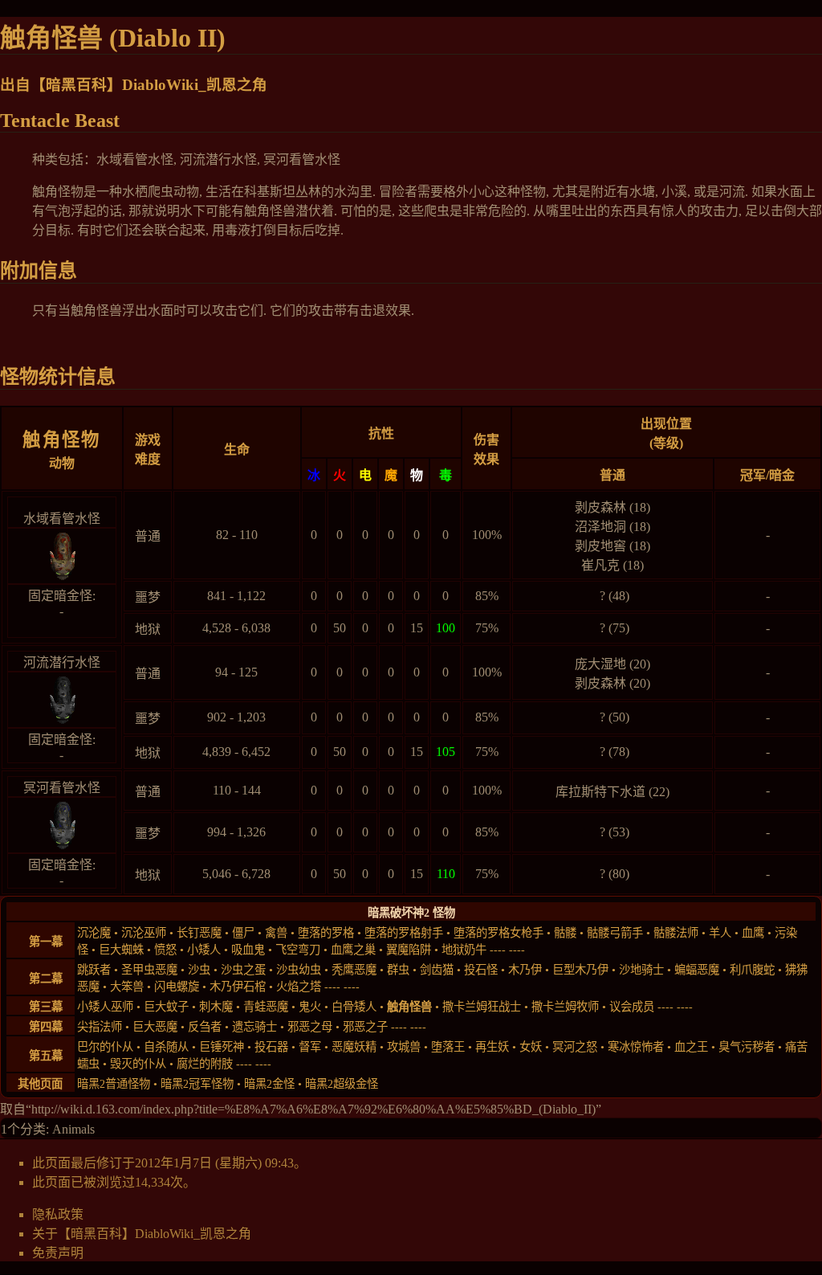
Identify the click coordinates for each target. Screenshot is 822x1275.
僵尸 (243, 932)
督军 (310, 1046)
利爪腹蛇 (752, 969)
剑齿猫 (437, 969)
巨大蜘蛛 (121, 949)
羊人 (720, 932)
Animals (73, 1129)
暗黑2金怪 (269, 1083)
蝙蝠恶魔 (696, 969)
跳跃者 (94, 969)
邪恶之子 (365, 1026)
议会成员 (631, 1006)
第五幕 (46, 1055)
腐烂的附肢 (205, 1063)
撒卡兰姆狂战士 (481, 1006)
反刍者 (205, 1026)
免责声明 (57, 1253)
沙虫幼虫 (298, 969)
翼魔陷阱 (408, 949)
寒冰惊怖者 (636, 1046)
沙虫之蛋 (243, 969)
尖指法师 (99, 1026)
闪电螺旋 (176, 986)
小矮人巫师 (105, 1006)
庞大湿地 (600, 664)
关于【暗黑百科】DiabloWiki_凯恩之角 (141, 1233)
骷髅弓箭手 (615, 932)
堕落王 (448, 1046)
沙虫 (199, 969)
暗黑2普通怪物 (113, 1083)
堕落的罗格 (326, 932)
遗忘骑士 (254, 1026)
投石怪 (481, 969)
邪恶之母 (309, 1026)
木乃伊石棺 (238, 986)
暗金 (782, 475)
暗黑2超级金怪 (341, 1083)
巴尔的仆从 (105, 1046)
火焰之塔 (298, 986)
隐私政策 (57, 1214)
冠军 (753, 475)
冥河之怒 (574, 1046)
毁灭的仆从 (138, 1063)
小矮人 (204, 949)
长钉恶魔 (199, 932)
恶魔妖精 (354, 1046)
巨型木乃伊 (580, 969)
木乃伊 (525, 969)
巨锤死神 (221, 1046)
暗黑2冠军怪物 (197, 1083)
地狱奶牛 (464, 949)
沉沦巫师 (143, 932)
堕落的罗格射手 (403, 932)
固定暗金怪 (60, 596)
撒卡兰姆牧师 (565, 1006)
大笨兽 (127, 986)
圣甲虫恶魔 (149, 969)
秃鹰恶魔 (354, 969)
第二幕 (46, 978)
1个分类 (23, 1129)
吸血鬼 (248, 949)
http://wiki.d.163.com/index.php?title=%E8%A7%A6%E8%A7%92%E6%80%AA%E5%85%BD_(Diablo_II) (313, 1109)
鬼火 (310, 1006)
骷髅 (565, 932)
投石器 (271, 1046)
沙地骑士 (641, 969)
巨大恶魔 (154, 1026)
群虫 (398, 969)
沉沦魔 (94, 932)
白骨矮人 (354, 1006)
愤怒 (165, 949)
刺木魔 (216, 1006)
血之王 (691, 1046)
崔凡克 (600, 565)
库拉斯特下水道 (600, 792)
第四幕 (46, 1026)
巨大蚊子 (166, 1006)
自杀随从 (166, 1046)
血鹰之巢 (353, 949)
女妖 (530, 1046)
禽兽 (276, 932)
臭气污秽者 (746, 1046)
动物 (62, 463)
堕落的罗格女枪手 (498, 932)
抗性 (381, 433)
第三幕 (46, 1006)
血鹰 (753, 932)
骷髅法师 (675, 932)
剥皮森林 (600, 507)
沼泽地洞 (600, 526)
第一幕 (46, 941)
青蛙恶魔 (265, 1006)
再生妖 (492, 1046)
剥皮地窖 (600, 546)
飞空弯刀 (297, 949)
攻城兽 (404, 1046)
